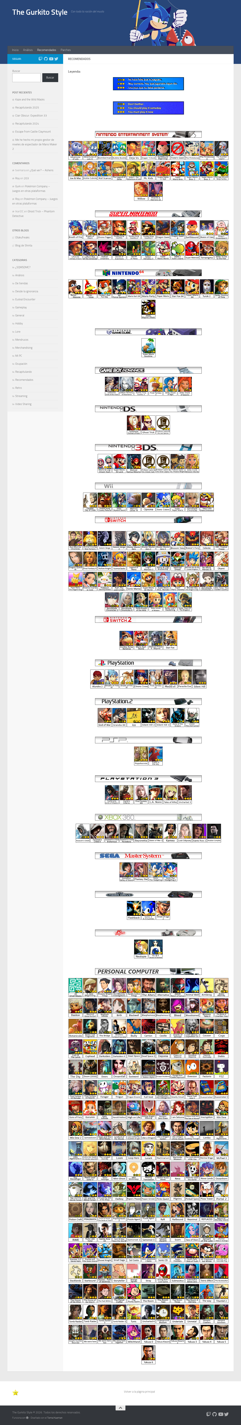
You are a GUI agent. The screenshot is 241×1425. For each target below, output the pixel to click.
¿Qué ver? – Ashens (41, 170)
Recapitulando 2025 (27, 107)
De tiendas (21, 283)
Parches (66, 50)
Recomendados (46, 50)
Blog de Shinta (23, 245)
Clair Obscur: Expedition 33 (31, 115)
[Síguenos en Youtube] (51, 59)
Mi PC (18, 355)
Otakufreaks (22, 237)
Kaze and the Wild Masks (30, 99)
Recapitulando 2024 (27, 123)
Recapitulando (23, 371)
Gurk (18, 186)
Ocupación (21, 363)
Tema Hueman (54, 1417)
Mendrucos (21, 339)
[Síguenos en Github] (46, 59)
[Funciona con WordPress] (27, 1418)
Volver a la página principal (139, 1391)
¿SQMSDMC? (22, 267)
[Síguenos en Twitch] (40, 59)
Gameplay (21, 307)
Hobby (19, 323)
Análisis (28, 50)
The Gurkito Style (40, 12)
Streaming (21, 396)
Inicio (15, 50)
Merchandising (23, 347)
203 (26, 178)
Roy (17, 178)
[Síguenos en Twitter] (56, 59)
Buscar (16, 71)
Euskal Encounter (25, 299)
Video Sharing (23, 404)
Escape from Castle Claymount (33, 131)
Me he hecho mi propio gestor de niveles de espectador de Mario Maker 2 (34, 144)
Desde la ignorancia (26, 291)
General (19, 315)
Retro (18, 387)
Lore (17, 331)
